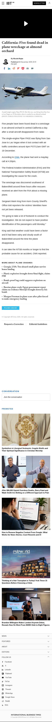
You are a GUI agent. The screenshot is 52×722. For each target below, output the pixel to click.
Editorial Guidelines (38, 324)
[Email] (27, 68)
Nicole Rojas (18, 58)
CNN (17, 157)
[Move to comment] (32, 68)
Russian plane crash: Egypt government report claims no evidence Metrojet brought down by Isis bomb (24, 289)
